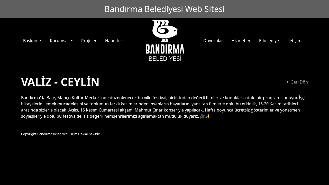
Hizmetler (241, 40)
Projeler (89, 40)
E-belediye (269, 40)
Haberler (113, 40)
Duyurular (213, 40)
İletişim (294, 40)
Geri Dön (299, 82)
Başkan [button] (30, 40)
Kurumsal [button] (60, 40)
